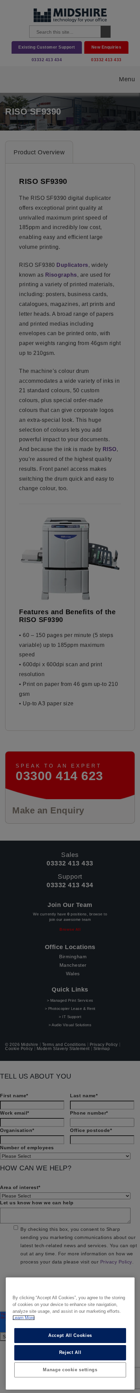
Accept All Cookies (70, 1335)
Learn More (24, 1317)
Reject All (70, 1352)
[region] (70, 1333)
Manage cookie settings (70, 1369)
